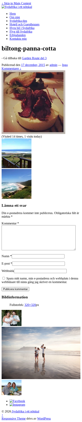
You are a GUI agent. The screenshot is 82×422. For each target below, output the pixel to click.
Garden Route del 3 (34, 58)
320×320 (30, 305)
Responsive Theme (14, 418)
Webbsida (8, 271)
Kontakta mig (18, 38)
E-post (6, 263)
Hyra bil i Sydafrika (22, 28)
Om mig (15, 17)
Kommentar (10, 223)
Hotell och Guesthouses (24, 24)
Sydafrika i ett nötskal (25, 411)
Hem (13, 13)
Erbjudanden (18, 35)
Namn (5, 256)
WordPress (44, 418)
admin (53, 65)
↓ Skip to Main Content (16, 3)
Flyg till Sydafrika (21, 31)
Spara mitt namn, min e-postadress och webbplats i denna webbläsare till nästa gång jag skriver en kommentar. (40, 280)
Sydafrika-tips (18, 20)
